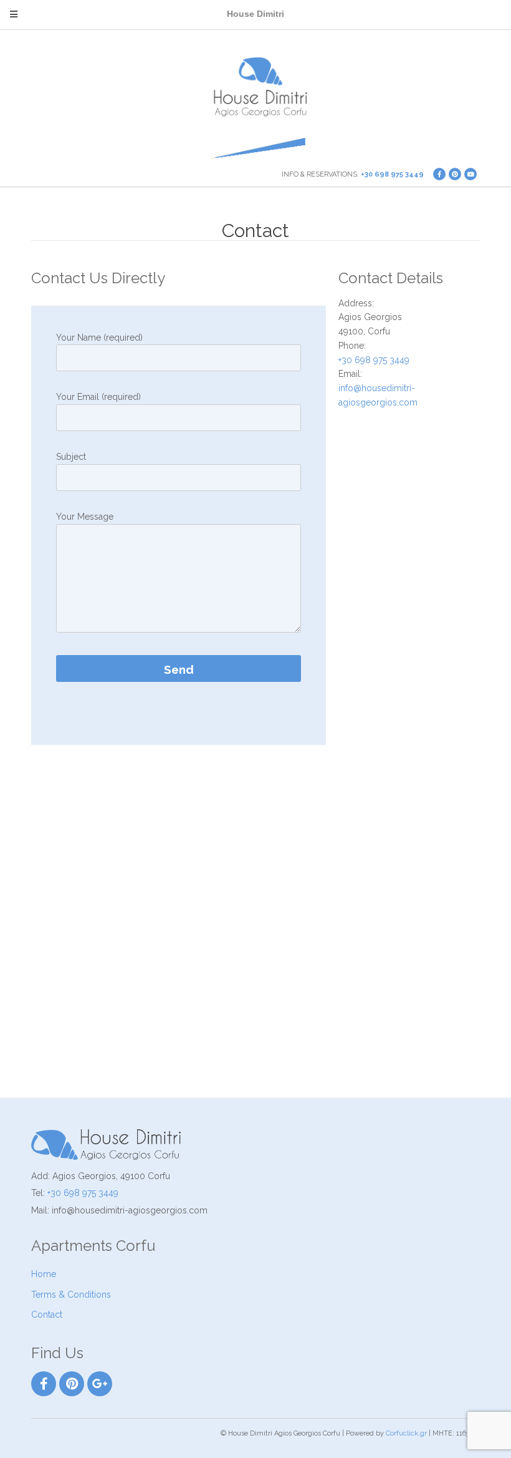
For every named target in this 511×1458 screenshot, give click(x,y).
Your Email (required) (98, 397)
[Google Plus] (99, 1383)
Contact (46, 1314)
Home (43, 1274)
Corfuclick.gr (406, 1433)
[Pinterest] (71, 1383)
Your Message (84, 517)
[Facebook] (43, 1383)
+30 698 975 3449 (392, 174)
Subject (71, 457)
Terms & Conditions (71, 1295)
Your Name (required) (99, 338)
